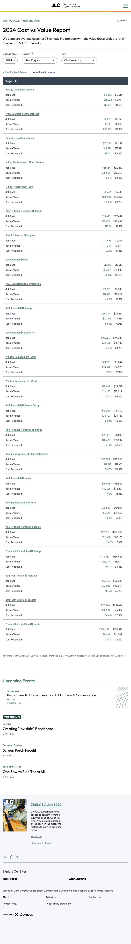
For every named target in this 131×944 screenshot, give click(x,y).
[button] (10, 60)
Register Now (14, 703)
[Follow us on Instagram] (17, 857)
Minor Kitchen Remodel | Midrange (23, 210)
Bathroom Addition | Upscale (20, 599)
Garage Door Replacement (19, 89)
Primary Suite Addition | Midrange (23, 551)
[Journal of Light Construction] (65, 5)
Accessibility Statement (58, 903)
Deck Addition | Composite (19, 332)
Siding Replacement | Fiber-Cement (24, 162)
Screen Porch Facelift (20, 750)
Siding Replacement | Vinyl (19, 186)
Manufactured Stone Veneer (20, 138)
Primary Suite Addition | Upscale (22, 624)
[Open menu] (125, 5)
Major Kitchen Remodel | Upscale (23, 526)
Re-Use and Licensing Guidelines (108, 655)
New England (31, 21)
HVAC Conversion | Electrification (23, 283)
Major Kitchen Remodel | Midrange (23, 429)
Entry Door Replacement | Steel (22, 113)
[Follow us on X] (5, 857)
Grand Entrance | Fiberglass (20, 235)
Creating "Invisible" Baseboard (28, 728)
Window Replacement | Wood (21, 381)
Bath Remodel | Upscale (18, 478)
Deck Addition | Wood (16, 259)
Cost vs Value (11, 21)
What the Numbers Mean (77, 655)
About (6, 897)
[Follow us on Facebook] (11, 857)
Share (123, 20)
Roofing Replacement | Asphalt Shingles (26, 453)
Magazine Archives (41, 843)
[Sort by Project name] (16, 81)
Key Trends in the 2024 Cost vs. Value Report (25, 655)
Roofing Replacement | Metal (20, 502)
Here (32, 53)
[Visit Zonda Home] (18, 914)
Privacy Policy (10, 903)
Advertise (51, 897)
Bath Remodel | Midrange (18, 308)
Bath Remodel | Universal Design (22, 405)
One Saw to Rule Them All (24, 771)
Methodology (56, 655)
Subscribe (36, 836)
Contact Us (95, 897)
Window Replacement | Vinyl (20, 356)
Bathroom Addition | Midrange (21, 575)
